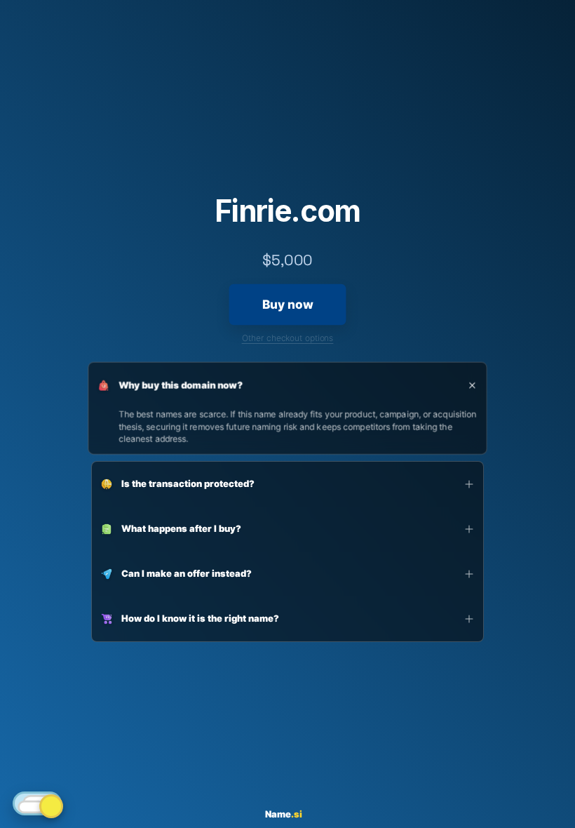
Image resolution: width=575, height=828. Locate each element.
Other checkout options (288, 338)
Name (283, 814)
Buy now (287, 305)
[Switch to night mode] (37, 803)
